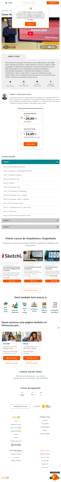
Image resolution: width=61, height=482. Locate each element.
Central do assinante (45, 454)
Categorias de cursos (16, 424)
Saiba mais (12, 281)
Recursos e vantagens (16, 427)
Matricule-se (52, 3)
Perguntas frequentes (16, 431)
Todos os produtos (45, 433)
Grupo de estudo (24, 310)
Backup (45, 430)
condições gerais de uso (20, 406)
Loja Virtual (16, 457)
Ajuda (16, 434)
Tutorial (16, 437)
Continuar (30, 24)
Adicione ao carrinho (12, 363)
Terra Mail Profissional (16, 454)
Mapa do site (45, 464)
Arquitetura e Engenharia (8, 265)
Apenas (25, 351)
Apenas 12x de (6, 351)
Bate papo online (5, 309)
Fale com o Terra (45, 457)
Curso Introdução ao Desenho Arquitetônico (32, 268)
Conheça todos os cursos (30, 290)
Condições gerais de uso (16, 441)
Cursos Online (44, 423)
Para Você (11, 10)
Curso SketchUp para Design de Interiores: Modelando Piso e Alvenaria (11, 268)
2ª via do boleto (45, 460)
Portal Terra (45, 467)
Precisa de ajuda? (55, 472)
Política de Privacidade (35, 16)
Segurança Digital (45, 427)
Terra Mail (45, 420)
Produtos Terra (5, 10)
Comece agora (30, 144)
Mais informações (12, 358)
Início (16, 421)
